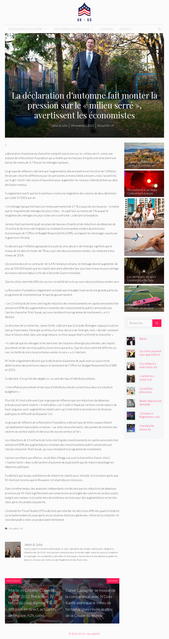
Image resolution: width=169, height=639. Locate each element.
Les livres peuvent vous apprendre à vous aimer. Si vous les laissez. (150, 356)
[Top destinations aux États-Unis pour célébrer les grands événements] (144, 226)
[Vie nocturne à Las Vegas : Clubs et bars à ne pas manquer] (144, 195)
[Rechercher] (157, 323)
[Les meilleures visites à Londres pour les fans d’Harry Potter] (144, 281)
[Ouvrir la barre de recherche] (159, 29)
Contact (125, 28)
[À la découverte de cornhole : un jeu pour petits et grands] (144, 309)
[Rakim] (131, 343)
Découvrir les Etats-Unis (71, 28)
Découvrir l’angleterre (25, 28)
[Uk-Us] (84, 12)
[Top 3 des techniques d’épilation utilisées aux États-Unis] (144, 254)
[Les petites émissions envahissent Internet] (131, 392)
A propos (106, 28)
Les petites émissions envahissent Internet (146, 394)
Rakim (143, 338)
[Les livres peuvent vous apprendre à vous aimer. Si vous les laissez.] (131, 355)
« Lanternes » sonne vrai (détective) (147, 379)
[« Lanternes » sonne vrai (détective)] (131, 380)
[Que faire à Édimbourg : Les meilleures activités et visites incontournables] (144, 167)
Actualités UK (16, 528)
